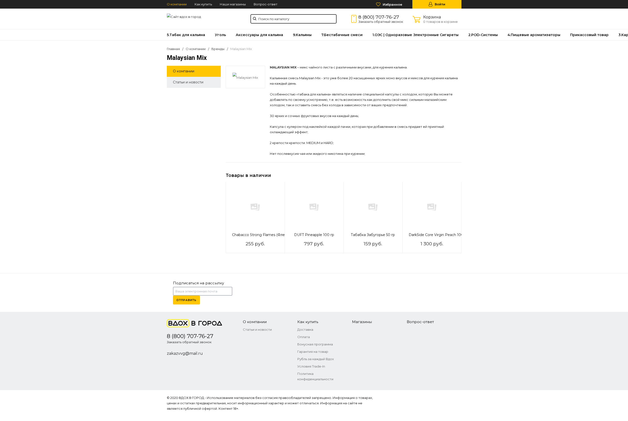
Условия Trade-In (311, 366)
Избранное (392, 4)
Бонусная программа (315, 344)
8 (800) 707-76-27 (378, 17)
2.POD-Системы (483, 35)
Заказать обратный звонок (380, 22)
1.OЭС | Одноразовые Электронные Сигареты (415, 35)
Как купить (203, 4)
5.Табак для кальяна (186, 35)
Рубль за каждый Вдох (315, 359)
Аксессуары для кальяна (259, 35)
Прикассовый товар (589, 35)
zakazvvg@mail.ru (185, 353)
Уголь (220, 35)
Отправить (186, 300)
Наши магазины (233, 4)
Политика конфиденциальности (315, 376)
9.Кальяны (302, 35)
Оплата (303, 337)
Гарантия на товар (312, 352)
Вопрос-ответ (265, 4)
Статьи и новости (188, 82)
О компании (177, 4)
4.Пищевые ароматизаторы (534, 35)
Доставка (305, 329)
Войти (439, 4)
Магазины (362, 321)
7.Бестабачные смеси (342, 35)
